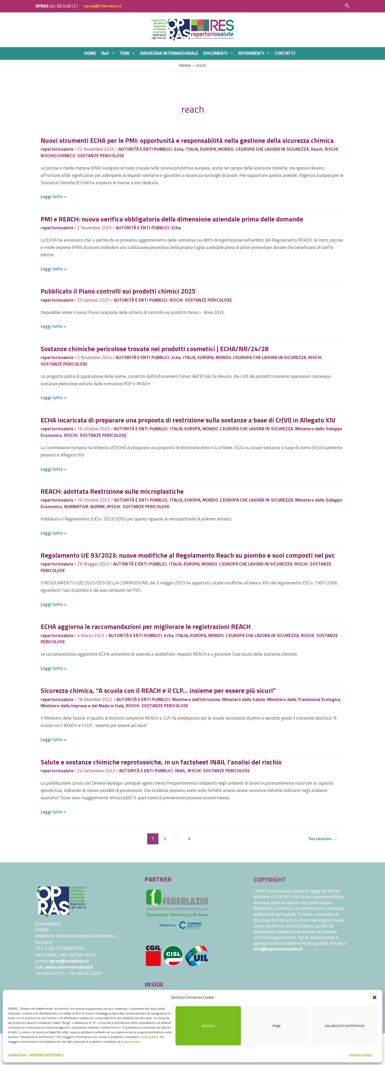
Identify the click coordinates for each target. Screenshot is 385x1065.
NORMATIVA (76, 506)
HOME (90, 53)
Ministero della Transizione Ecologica (303, 699)
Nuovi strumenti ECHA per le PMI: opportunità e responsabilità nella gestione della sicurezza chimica (187, 140)
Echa (178, 149)
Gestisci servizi (360, 1054)
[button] (374, 997)
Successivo (323, 838)
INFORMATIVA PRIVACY (47, 1054)
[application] (111, 53)
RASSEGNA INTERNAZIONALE (169, 53)
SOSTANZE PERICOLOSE (100, 155)
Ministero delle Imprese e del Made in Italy (82, 705)
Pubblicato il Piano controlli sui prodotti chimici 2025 (118, 291)
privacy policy (130, 1041)
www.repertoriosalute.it (69, 967)
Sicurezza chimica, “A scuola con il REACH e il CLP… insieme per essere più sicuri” (158, 690)
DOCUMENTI (215, 53)
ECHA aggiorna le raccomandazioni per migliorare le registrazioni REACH (146, 626)
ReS (105, 53)
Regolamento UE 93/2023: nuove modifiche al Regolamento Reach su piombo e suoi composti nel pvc (188, 555)
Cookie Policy (17, 1054)
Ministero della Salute (243, 699)
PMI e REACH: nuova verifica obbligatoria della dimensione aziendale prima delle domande (172, 219)
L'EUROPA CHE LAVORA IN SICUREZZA (272, 149)
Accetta (208, 1026)
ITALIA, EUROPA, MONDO (209, 149)
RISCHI (331, 149)
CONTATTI (285, 53)
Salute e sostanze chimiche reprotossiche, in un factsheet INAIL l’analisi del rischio (161, 762)
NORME (97, 506)
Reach (317, 149)
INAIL (180, 770)
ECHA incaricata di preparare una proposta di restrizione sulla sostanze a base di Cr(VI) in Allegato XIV (188, 420)
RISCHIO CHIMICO (58, 155)
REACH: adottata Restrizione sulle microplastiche (112, 491)
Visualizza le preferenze (344, 1026)
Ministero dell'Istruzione (196, 699)
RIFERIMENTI (251, 53)
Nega (276, 1026)
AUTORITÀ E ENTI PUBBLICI (145, 149)
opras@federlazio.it (103, 6)
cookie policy (149, 1036)
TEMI (124, 53)
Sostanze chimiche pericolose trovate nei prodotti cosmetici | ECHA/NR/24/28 (154, 349)
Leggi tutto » (54, 196)
